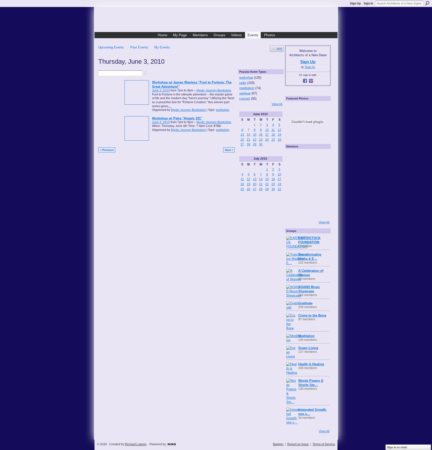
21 (248, 139)
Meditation (306, 336)
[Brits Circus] (320, 184)
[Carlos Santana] (320, 198)
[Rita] (293, 184)
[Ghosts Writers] (306, 198)
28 (248, 144)
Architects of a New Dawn (218, 20)
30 (260, 144)
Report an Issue (298, 444)
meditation (246, 88)
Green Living (308, 348)
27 (242, 144)
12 (279, 130)
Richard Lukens (135, 444)
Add (279, 48)
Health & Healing (311, 364)
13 (242, 134)
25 (273, 139)
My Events (162, 47)
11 (273, 130)
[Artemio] (306, 211)
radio (242, 83)
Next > (229, 149)
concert (244, 98)
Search (427, 3)
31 (279, 189)
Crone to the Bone (312, 315)
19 (279, 134)
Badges (278, 444)
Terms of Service (323, 444)
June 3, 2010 (161, 90)
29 (254, 144)
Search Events (146, 73)
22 (254, 139)
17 (267, 134)
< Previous (107, 149)
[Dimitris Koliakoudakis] (320, 211)
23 (260, 139)
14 (248, 134)
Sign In (368, 3)
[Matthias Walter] (320, 157)
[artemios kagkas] (306, 171)
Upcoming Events (111, 47)
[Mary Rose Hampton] (293, 198)
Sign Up (355, 3)
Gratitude (305, 303)
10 (267, 130)
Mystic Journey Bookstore (213, 90)
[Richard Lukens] (306, 157)
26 (279, 139)
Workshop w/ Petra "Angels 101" (177, 118)
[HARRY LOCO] (293, 171)
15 (254, 134)
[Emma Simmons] (293, 211)
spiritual (244, 93)
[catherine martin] (306, 184)
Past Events (139, 47)
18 (273, 134)
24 (267, 139)
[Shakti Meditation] (320, 171)
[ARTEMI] (293, 157)
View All (277, 104)
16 (260, 134)
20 (242, 139)
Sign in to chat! (397, 447)
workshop (222, 110)
